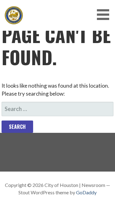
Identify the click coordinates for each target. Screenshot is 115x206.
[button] (105, 15)
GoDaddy (86, 192)
